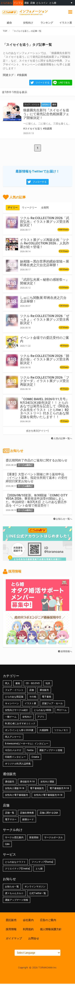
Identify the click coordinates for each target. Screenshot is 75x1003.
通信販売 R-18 (27, 781)
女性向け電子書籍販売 (16, 795)
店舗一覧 (9, 812)
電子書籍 (46, 696)
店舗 (32, 2)
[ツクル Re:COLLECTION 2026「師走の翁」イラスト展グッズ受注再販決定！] (12, 360)
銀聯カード (28, 819)
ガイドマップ (14, 938)
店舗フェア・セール (52, 703)
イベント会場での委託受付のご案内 (44, 339)
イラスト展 (30, 703)
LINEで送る (64, 82)
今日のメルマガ (13, 750)
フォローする (40, 181)
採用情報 (11, 929)
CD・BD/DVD (33, 683)
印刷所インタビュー (15, 757)
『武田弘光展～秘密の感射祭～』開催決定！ (44, 281)
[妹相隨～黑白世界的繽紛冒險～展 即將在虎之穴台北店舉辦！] (12, 266)
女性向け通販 (47, 781)
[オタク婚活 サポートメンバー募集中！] (37, 608)
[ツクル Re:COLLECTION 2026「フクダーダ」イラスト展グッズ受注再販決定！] (12, 382)
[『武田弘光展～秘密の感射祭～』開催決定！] (12, 284)
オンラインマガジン (35, 886)
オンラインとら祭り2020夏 (19, 730)
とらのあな (6, 2)
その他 (32, 696)
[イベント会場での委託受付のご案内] (12, 342)
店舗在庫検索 (27, 812)
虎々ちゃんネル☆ (14, 893)
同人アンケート (13, 737)
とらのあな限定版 (14, 696)
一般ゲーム (11, 716)
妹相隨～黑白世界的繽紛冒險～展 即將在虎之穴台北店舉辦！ (44, 263)
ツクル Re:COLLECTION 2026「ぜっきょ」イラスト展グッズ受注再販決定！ (44, 319)
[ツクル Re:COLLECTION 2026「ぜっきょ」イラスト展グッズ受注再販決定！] (12, 320)
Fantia (30, 750)
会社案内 (28, 920)
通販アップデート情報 (50, 750)
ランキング (47, 22)
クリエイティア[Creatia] (17, 868)
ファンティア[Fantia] (42, 862)
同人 (7, 683)
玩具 (48, 683)
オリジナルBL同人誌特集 (18, 763)
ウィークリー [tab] (29, 207)
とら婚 (52, 2)
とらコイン (42, 2)
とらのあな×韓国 (42, 710)
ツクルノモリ (61, 730)
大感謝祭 (43, 730)
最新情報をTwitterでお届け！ (37, 171)
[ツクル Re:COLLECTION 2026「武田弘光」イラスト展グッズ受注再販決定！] (12, 222)
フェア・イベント (14, 690)
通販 (26, 2)
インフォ (18, 2)
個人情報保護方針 (51, 929)
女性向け (28, 22)
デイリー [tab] (13, 207)
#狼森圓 (22, 74)
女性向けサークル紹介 (16, 710)
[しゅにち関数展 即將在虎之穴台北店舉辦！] (12, 302)
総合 (9, 22)
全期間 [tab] (45, 207)
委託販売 (11, 920)
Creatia (35, 757)
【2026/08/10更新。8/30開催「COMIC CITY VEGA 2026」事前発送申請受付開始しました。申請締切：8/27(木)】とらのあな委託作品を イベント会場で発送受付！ (37, 500)
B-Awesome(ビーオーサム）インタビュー (26, 743)
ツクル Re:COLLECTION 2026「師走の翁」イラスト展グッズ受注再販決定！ (44, 359)
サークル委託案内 (14, 837)
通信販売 (44, 690)
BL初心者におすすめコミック (20, 723)
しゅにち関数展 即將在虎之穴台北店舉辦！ (43, 299)
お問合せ (33, 938)
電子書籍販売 (37, 788)
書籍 (17, 683)
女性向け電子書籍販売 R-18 (48, 795)
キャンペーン (12, 703)
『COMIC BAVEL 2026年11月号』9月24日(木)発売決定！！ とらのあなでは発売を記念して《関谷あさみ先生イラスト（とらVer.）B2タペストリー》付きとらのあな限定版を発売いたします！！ (44, 408)
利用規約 (28, 929)
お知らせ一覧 (12, 886)
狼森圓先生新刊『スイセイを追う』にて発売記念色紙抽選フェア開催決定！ (46, 114)
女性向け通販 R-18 (14, 788)
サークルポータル (53, 837)
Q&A (7, 844)
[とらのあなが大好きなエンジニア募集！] (37, 642)
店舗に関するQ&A (49, 812)
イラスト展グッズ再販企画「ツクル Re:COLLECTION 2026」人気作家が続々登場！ (44, 243)
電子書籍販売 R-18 (59, 788)
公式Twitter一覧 (37, 893)
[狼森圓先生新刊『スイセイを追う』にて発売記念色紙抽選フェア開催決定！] (12, 112)
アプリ (40, 716)
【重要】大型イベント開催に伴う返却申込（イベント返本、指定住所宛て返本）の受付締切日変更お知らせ (36, 477)
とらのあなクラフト (15, 862)
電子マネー (11, 819)
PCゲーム (62, 710)
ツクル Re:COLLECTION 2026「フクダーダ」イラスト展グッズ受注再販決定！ (44, 381)
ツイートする (42, 82)
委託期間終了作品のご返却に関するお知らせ (36, 460)
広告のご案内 (48, 920)
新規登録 (33, 837)
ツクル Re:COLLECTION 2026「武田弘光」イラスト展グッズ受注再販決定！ (44, 221)
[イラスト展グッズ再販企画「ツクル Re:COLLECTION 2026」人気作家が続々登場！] (12, 244)
